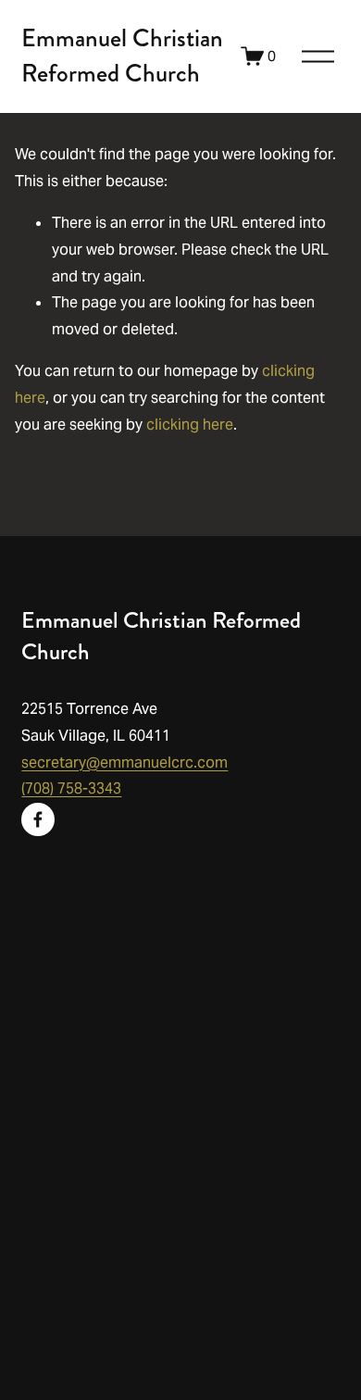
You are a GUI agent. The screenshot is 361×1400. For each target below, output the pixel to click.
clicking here (189, 424)
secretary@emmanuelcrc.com (124, 762)
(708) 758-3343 (71, 788)
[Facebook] (38, 819)
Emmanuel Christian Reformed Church (122, 55)
